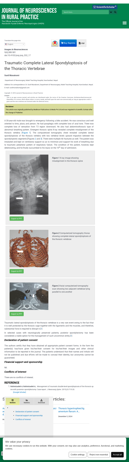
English (10, 44)
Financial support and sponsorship (29, 416)
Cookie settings (78, 455)
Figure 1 (26, 133)
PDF (83, 43)
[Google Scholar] (19, 392)
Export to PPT (16, 219)
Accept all (117, 455)
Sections (12, 403)
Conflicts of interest (23, 419)
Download (41, 403)
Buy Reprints (69, 43)
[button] (124, 23)
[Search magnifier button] (115, 12)
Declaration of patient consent (27, 412)
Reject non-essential (99, 455)
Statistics (27, 403)
